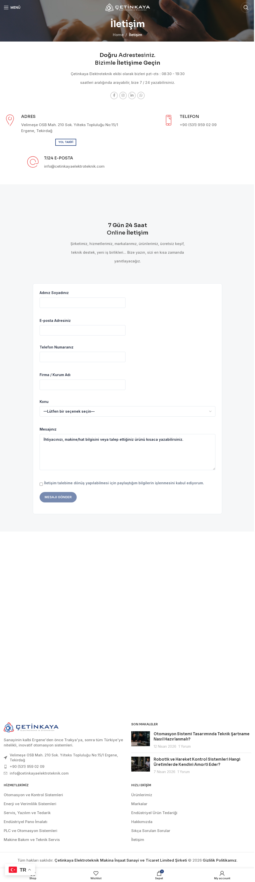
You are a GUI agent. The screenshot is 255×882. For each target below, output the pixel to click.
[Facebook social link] (114, 95)
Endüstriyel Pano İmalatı (25, 821)
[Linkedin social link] (132, 95)
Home (118, 34)
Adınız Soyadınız (54, 293)
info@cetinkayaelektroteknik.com (39, 773)
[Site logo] (127, 7)
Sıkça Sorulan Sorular (150, 830)
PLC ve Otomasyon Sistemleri (30, 830)
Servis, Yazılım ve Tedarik (27, 812)
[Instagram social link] (123, 95)
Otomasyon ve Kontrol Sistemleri (33, 794)
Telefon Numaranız (56, 347)
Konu (44, 401)
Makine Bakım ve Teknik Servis (32, 839)
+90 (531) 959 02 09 (27, 766)
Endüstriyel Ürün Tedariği (154, 812)
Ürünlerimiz (141, 794)
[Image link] (31, 727)
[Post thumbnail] (140, 740)
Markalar (139, 803)
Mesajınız (48, 429)
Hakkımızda (141, 821)
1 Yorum (185, 746)
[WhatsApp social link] (141, 95)
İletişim (137, 839)
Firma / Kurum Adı (55, 375)
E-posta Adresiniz (55, 320)
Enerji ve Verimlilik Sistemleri (30, 803)
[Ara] (246, 7)
